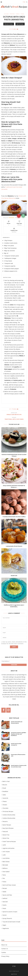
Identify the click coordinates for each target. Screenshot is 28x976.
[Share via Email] (17, 29)
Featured (5, 831)
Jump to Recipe (9, 24)
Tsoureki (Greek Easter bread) (11, 922)
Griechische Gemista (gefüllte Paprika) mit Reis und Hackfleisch (18, 734)
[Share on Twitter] (13, 29)
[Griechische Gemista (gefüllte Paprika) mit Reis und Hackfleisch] (5, 736)
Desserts (5, 821)
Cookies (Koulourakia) (8, 815)
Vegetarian (5, 928)
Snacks (4, 905)
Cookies (3, 952)
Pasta (4, 875)
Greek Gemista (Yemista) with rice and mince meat (18, 766)
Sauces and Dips (7, 895)
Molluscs (5, 868)
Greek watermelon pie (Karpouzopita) (16, 722)
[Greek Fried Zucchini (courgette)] (5, 747)
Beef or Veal (6, 781)
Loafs (4, 855)
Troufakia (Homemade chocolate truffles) (14, 516)
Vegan (4, 925)
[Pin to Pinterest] (14, 29)
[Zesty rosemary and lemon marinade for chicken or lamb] (14, 471)
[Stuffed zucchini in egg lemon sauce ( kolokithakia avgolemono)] (14, 590)
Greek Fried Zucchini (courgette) (16, 744)
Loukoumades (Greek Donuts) (14, 546)
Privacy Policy (5, 956)
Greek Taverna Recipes (9, 841)
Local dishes (6, 858)
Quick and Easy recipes (9, 885)
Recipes (4, 888)
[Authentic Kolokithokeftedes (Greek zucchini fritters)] (14, 439)
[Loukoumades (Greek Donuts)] (14, 531)
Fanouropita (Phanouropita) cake (18, 755)
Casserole (5, 798)
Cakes (4, 795)
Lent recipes (6, 851)
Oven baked (5, 871)
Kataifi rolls (14, 575)
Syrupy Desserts (7, 918)
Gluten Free (5, 835)
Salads (4, 891)
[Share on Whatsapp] (16, 29)
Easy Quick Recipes (8, 828)
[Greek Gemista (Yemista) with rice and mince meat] (5, 769)
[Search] (26, 2)
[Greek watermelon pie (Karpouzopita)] (5, 725)
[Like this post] (10, 29)
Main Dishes (6, 861)
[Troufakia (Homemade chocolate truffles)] (14, 502)
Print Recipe (20, 24)
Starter (4, 915)
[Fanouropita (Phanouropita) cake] (5, 758)
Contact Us (4, 948)
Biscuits (4, 785)
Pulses (4, 881)
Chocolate (5, 808)
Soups (4, 908)
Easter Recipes (6, 825)
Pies (3, 878)
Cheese (4, 801)
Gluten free (5, 838)
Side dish (5, 901)
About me (4, 945)
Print (23, 216)
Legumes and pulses (8, 848)
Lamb (4, 845)
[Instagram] (24, 2)
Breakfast (5, 791)
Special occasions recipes (9, 911)
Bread (4, 788)
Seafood (4, 898)
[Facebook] (23, 2)
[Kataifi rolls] (14, 561)
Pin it (19, 216)
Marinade (5, 865)
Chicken (4, 805)
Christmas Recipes (7, 811)
